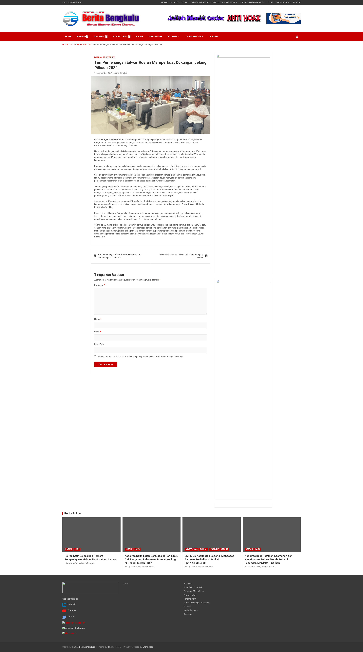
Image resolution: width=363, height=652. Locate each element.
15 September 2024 (103, 73)
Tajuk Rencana (194, 36)
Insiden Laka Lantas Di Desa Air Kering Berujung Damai (181, 256)
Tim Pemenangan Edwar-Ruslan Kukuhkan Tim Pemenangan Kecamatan (119, 256)
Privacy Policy (217, 2)
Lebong (224, 549)
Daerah (81, 36)
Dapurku (214, 36)
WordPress (148, 647)
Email (97, 331)
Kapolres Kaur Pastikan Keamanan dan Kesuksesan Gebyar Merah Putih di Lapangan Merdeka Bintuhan (268, 559)
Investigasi (155, 36)
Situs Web (99, 344)
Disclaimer (296, 2)
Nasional (99, 36)
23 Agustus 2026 (72, 563)
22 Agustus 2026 (192, 567)
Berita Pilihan (73, 513)
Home (68, 36)
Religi (139, 36)
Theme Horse (114, 647)
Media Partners (283, 2)
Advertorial (120, 36)
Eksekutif (214, 549)
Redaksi (164, 2)
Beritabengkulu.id (87, 647)
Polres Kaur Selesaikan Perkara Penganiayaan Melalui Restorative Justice (90, 557)
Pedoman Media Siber (200, 2)
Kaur (77, 549)
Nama (97, 319)
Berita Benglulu (120, 73)
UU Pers (270, 2)
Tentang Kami (231, 2)
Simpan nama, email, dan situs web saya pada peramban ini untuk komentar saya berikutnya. (141, 356)
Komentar (99, 285)
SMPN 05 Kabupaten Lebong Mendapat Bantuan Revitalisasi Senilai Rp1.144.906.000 (209, 559)
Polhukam (173, 36)
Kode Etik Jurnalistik (179, 2)
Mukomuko (109, 57)
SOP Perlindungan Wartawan (251, 2)
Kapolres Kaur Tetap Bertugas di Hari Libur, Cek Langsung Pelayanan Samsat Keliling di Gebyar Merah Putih (151, 559)
